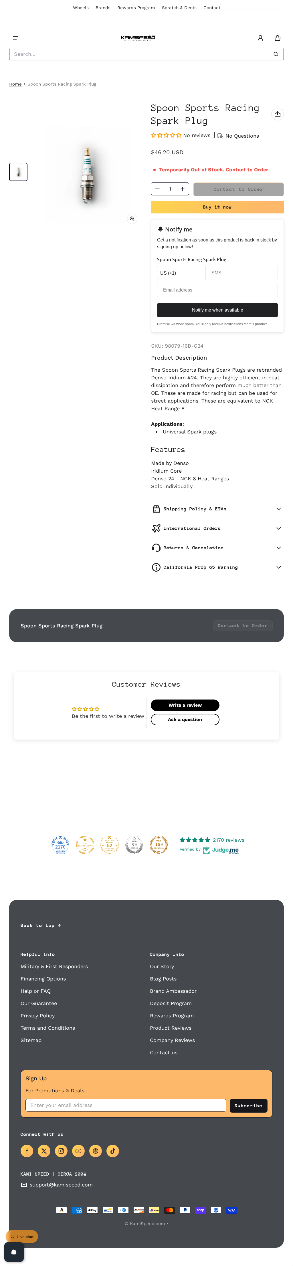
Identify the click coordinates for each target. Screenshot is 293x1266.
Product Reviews (170, 1028)
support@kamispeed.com (61, 1185)
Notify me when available (217, 310)
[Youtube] (78, 1151)
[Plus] (182, 189)
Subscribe (249, 1105)
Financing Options (43, 979)
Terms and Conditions (48, 1028)
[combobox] (146, 54)
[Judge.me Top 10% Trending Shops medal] (159, 845)
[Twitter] (44, 1151)
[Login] (260, 38)
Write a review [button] (185, 705)
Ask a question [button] (185, 719)
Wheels (81, 7)
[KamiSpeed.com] (138, 38)
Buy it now (217, 207)
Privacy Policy (38, 1016)
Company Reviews (172, 1040)
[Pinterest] (95, 1151)
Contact (211, 7)
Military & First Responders (54, 966)
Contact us (163, 1052)
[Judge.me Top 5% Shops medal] (134, 845)
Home (15, 84)
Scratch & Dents (179, 7)
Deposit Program (171, 1003)
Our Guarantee (39, 1003)
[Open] (14, 1252)
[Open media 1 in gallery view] (18, 172)
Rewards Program (136, 7)
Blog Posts (163, 979)
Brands (103, 7)
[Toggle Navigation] (15, 38)
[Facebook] (27, 1151)
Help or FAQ (36, 991)
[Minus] (157, 189)
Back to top (38, 925)
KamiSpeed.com (147, 1223)
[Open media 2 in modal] (87, 174)
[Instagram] (61, 1151)
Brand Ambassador (173, 991)
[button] (277, 38)
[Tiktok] (112, 1151)
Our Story (162, 966)
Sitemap (31, 1040)
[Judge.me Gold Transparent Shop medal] (85, 845)
